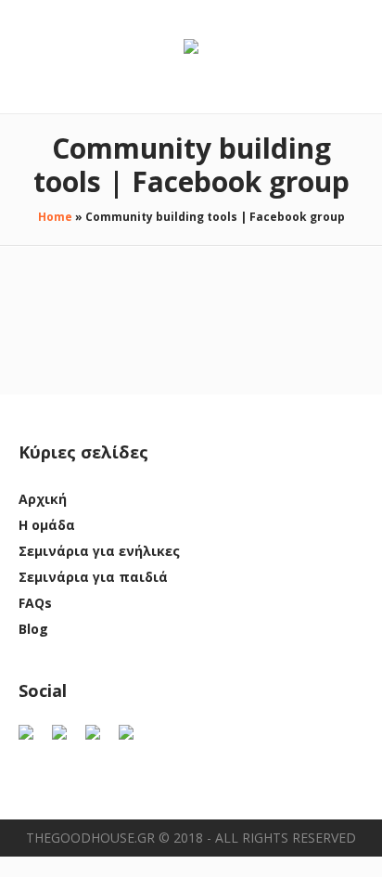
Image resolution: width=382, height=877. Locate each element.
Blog (33, 629)
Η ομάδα (47, 525)
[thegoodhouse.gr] (191, 48)
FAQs (35, 603)
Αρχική (43, 499)
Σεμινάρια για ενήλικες (99, 551)
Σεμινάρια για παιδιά (93, 577)
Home (55, 217)
